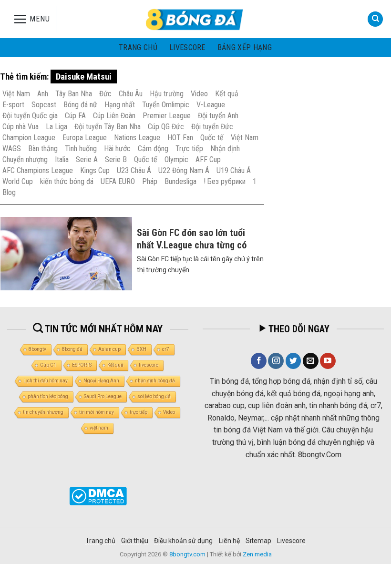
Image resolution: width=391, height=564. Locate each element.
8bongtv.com (187, 554)
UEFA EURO (118, 181)
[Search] (375, 19)
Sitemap (258, 540)
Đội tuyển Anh (218, 115)
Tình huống (81, 148)
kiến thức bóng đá (66, 181)
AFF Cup (208, 159)
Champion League (28, 137)
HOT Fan (180, 137)
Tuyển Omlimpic (165, 104)
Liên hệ (229, 540)
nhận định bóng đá (155, 380)
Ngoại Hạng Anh (101, 380)
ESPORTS (82, 365)
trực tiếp (138, 412)
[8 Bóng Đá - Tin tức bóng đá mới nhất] (195, 19)
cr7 (165, 349)
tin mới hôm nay (96, 412)
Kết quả (226, 93)
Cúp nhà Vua (20, 126)
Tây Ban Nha (73, 93)
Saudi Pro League (103, 396)
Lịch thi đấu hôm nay (45, 380)
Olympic (176, 159)
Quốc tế (212, 137)
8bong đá (72, 349)
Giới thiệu (134, 540)
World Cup (17, 181)
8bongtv (37, 349)
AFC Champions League (37, 170)
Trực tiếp (189, 148)
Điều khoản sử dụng (183, 540)
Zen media (257, 554)
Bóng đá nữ (80, 104)
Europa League (84, 137)
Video (199, 93)
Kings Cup (95, 170)
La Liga (56, 126)
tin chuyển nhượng (43, 412)
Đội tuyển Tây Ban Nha (107, 126)
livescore (187, 47)
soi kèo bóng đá (154, 396)
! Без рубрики (225, 181)
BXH (141, 349)
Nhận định (225, 148)
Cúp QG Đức (166, 126)
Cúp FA (75, 115)
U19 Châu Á (233, 170)
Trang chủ (138, 47)
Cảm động (153, 148)
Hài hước (117, 148)
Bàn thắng (43, 148)
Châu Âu (131, 93)
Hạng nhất (119, 104)
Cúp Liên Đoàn (114, 115)
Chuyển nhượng (25, 159)
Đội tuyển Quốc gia (30, 115)
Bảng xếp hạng (244, 47)
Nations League (137, 137)
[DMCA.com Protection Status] (98, 495)
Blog (9, 192)
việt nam (99, 428)
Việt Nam (16, 93)
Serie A (87, 159)
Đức (105, 93)
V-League (210, 104)
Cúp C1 (48, 365)
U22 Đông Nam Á (183, 170)
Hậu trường (167, 93)
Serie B (116, 159)
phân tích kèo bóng (48, 396)
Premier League (167, 115)
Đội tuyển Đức (212, 126)
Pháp (149, 181)
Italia (62, 159)
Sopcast (43, 104)
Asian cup (109, 349)
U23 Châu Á (134, 170)
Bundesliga (180, 181)
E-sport (13, 104)
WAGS (11, 148)
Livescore (291, 540)
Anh (42, 93)
